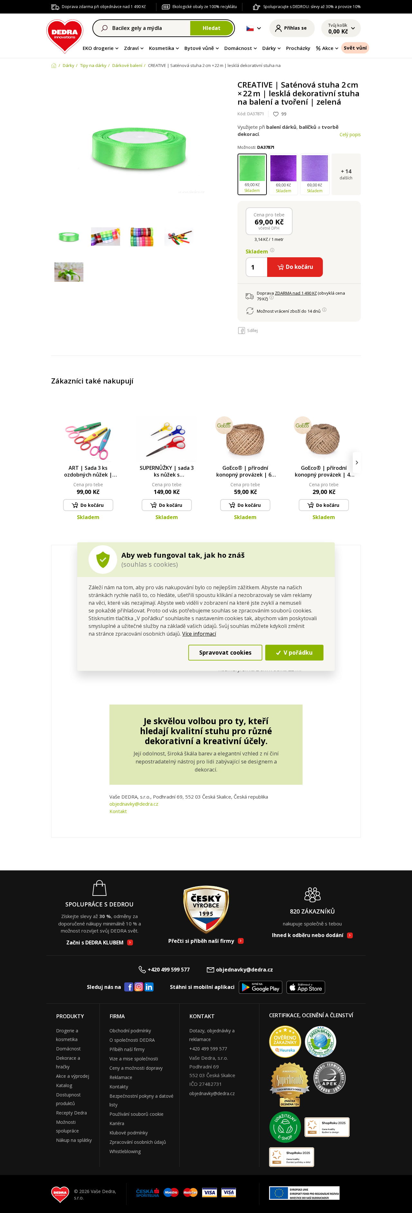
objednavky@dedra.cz (133, 804)
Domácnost (238, 48)
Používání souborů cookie (136, 1114)
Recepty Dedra (71, 1113)
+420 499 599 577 (169, 969)
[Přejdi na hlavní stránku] (64, 36)
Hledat (211, 28)
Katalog (64, 1085)
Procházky (298, 48)
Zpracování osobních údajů (137, 1142)
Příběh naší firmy (127, 1049)
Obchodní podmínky (130, 1031)
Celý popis (350, 134)
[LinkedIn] (149, 987)
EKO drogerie (98, 48)
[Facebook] (128, 987)
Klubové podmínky (128, 1133)
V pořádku (297, 652)
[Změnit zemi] (250, 28)
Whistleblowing (125, 1151)
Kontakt (118, 811)
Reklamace (120, 1077)
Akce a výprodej (72, 1076)
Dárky (269, 48)
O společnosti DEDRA (132, 1040)
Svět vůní (355, 47)
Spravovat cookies (225, 652)
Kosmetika (161, 48)
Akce (327, 48)
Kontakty (118, 1087)
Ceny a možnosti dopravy (136, 1068)
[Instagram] (139, 987)
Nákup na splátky (74, 1140)
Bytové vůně (199, 48)
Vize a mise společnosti (133, 1059)
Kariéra (116, 1123)
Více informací (199, 633)
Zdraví (131, 48)
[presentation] (55, 462)
